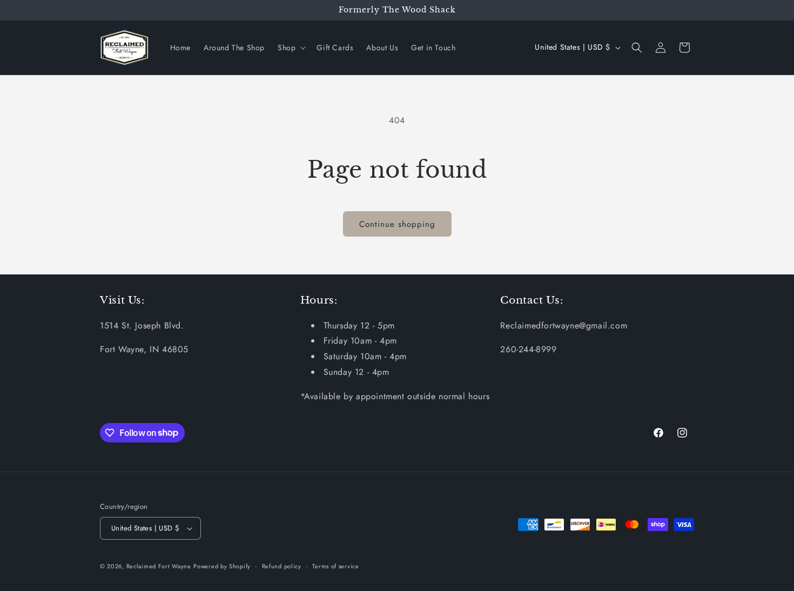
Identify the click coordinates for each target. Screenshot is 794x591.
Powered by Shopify (222, 566)
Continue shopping (397, 224)
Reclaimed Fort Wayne (158, 566)
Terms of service (335, 566)
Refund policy (281, 566)
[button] (290, 47)
